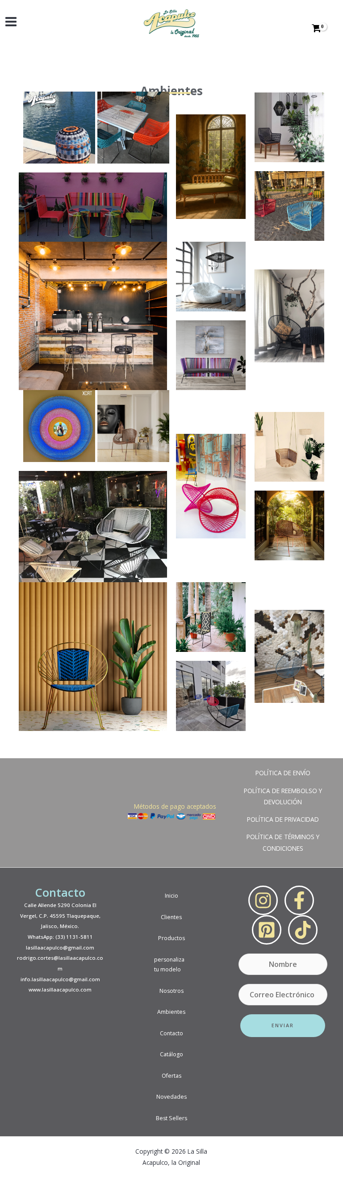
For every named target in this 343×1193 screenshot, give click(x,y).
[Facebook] (299, 900)
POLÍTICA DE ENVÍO (282, 773)
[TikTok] (303, 930)
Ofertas (171, 1076)
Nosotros (171, 991)
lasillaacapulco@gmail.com (60, 947)
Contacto (171, 1033)
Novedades (171, 1097)
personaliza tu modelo (169, 965)
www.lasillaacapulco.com (60, 989)
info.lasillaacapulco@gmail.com (60, 979)
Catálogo (171, 1054)
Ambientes (171, 1012)
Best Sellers (171, 1118)
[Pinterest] (266, 930)
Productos (171, 938)
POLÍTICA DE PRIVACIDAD (283, 819)
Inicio (171, 895)
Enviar (283, 1025)
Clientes (171, 917)
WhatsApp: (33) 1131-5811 (60, 936)
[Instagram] (263, 900)
